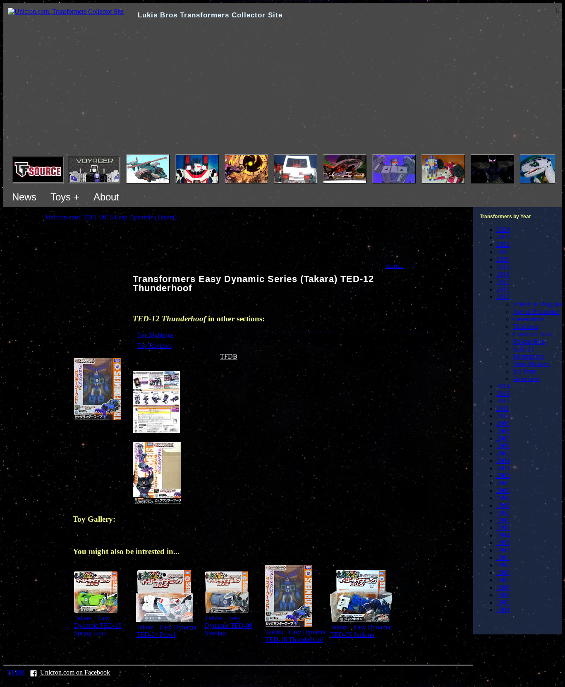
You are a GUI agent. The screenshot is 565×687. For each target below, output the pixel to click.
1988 (503, 587)
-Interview (526, 378)
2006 (503, 445)
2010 (503, 415)
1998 (503, 505)
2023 (503, 237)
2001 (503, 483)
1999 (503, 497)
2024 (503, 229)
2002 (503, 475)
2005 (503, 453)
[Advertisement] (282, 92)
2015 (503, 296)
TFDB (228, 356)
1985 (503, 602)
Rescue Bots (529, 341)
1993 (503, 542)
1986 (503, 594)
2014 (503, 386)
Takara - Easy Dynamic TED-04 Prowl (167, 631)
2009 (503, 423)
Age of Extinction (536, 311)
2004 (503, 460)
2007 (503, 438)
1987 (503, 579)
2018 (503, 274)
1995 (503, 527)
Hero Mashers (531, 363)
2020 (503, 259)
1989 (503, 572)
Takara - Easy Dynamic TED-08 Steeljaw (228, 625)
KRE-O (523, 348)
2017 (503, 281)
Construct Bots (532, 333)
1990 (503, 565)
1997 (503, 512)
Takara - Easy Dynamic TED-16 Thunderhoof (296, 636)
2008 (503, 430)
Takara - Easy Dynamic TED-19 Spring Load (98, 625)
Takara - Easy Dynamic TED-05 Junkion (361, 631)
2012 (503, 401)
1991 (503, 557)
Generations (528, 319)
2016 (503, 289)
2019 (503, 266)
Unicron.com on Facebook (75, 672)
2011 (502, 408)
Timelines (525, 326)
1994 (503, 535)
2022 (503, 244)
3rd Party (525, 371)
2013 (503, 393)
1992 (503, 550)
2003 (503, 468)
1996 (503, 520)
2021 (503, 252)
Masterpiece (528, 356)
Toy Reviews (154, 345)
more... (394, 265)
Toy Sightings (155, 334)
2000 (503, 490)
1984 (503, 609)
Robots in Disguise (538, 304)
